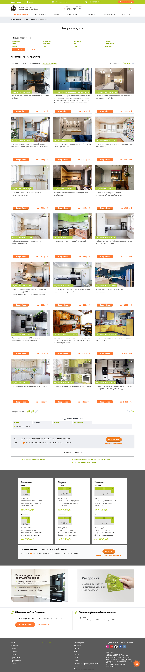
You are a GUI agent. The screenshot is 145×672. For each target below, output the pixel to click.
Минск (31, 2)
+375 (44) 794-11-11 (94, 2)
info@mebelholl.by (61, 2)
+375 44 (73, 9)
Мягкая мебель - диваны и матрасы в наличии (92, 459)
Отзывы (56, 14)
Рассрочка (39, 14)
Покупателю (72, 14)
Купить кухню (113, 439)
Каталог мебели (21, 14)
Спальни (13, 655)
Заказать (108, 551)
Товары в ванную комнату (34, 459)
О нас (76, 661)
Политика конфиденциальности (84, 669)
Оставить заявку (126, 2)
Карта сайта (48, 643)
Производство (79, 643)
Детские (13, 649)
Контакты (126, 14)
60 (128, 63)
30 (124, 63)
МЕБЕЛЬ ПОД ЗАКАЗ (18, 2)
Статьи (76, 655)
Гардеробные (15, 658)
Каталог (26, 19)
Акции (76, 652)
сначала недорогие (49, 63)
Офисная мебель (16, 661)
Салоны (76, 658)
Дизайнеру (91, 14)
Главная (13, 664)
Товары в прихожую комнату (85, 462)
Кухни (33, 19)
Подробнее (20, 111)
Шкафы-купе (15, 646)
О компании (108, 14)
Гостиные (14, 652)
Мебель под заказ (16, 19)
